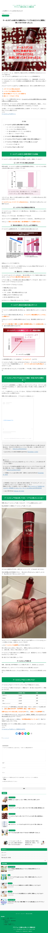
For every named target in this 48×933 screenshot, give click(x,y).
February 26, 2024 (19, 491)
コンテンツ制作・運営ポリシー (9, 918)
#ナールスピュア (33, 486)
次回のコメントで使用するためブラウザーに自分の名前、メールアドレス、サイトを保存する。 (21, 777)
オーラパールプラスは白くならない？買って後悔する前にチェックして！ (25, 877)
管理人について (6, 919)
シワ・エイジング (6, 737)
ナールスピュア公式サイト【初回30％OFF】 (13, 729)
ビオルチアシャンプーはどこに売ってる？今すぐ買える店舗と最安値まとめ (26, 807)
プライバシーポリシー (9, 923)
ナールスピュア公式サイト (9, 114)
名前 (3, 762)
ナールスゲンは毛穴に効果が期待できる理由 (17, 124)
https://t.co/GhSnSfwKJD (20, 449)
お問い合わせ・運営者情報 (10, 920)
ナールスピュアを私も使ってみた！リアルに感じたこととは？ (21, 142)
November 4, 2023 (33, 451)
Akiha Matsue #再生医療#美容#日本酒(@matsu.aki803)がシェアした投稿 (17, 438)
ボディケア (3, 852)
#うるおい (16, 488)
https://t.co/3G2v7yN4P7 (14, 470)
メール (3, 767)
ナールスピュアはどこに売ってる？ (14, 147)
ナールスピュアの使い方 (12, 144)
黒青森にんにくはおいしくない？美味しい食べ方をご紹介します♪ (24, 799)
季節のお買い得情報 (29, 913)
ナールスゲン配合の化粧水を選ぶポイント (16, 136)
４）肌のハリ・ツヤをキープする (15, 133)
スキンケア (3, 855)
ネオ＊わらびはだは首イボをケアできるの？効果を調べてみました (24, 832)
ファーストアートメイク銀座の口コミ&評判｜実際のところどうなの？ (24, 885)
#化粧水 (40, 486)
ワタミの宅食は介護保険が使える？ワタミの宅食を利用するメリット (24, 868)
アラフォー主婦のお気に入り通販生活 (24, 7)
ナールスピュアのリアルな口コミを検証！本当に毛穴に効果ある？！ (23, 139)
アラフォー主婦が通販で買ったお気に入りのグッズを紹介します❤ (24, 929)
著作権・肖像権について (9, 924)
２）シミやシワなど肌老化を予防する (16, 129)
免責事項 (6, 922)
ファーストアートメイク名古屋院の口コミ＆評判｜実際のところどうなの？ (25, 893)
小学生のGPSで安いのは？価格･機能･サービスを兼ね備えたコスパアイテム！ (26, 901)
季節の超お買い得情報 (6, 857)
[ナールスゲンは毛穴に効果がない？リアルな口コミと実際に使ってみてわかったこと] (25, 733)
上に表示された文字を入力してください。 (10, 781)
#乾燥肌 (11, 488)
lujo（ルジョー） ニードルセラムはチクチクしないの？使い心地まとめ (25, 824)
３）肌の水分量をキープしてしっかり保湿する (18, 131)
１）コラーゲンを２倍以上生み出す (15, 127)
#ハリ (21, 488)
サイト (3, 772)
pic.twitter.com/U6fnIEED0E (34, 488)
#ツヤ (24, 488)
